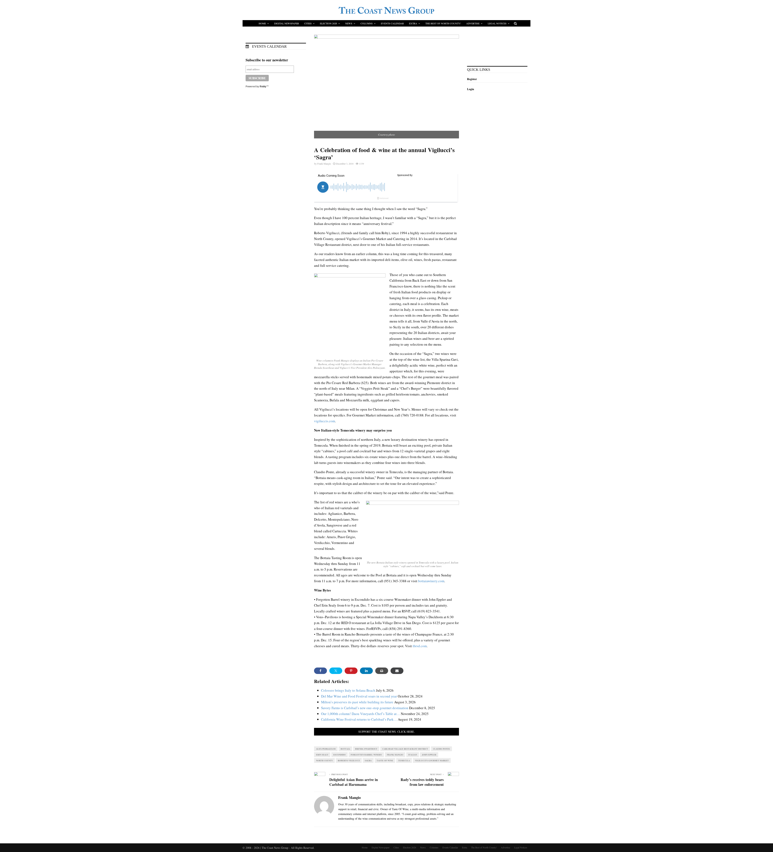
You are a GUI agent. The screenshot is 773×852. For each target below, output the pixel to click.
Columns (367, 23)
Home (262, 23)
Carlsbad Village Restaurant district (405, 748)
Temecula (404, 760)
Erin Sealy (322, 754)
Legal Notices (497, 23)
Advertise (473, 23)
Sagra (368, 760)
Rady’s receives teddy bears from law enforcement (422, 782)
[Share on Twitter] (335, 671)
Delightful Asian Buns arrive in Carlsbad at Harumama (353, 782)
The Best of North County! (443, 23)
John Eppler (429, 754)
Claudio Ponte (441, 748)
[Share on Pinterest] (351, 671)
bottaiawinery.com (431, 581)
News (348, 23)
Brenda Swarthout (366, 748)
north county (324, 760)
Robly (263, 86)
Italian (412, 754)
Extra (413, 23)
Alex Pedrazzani (326, 748)
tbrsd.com (420, 646)
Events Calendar (392, 23)
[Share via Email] (397, 671)
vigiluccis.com (324, 421)
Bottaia (345, 748)
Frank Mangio (324, 163)
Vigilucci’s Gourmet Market (432, 760)
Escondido (339, 754)
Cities (308, 23)
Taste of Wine (385, 760)
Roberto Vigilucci (349, 760)
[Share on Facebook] (320, 671)
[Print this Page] (381, 671)
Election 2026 (328, 23)
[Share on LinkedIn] (366, 671)
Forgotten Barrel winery (366, 754)
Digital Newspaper (286, 23)
